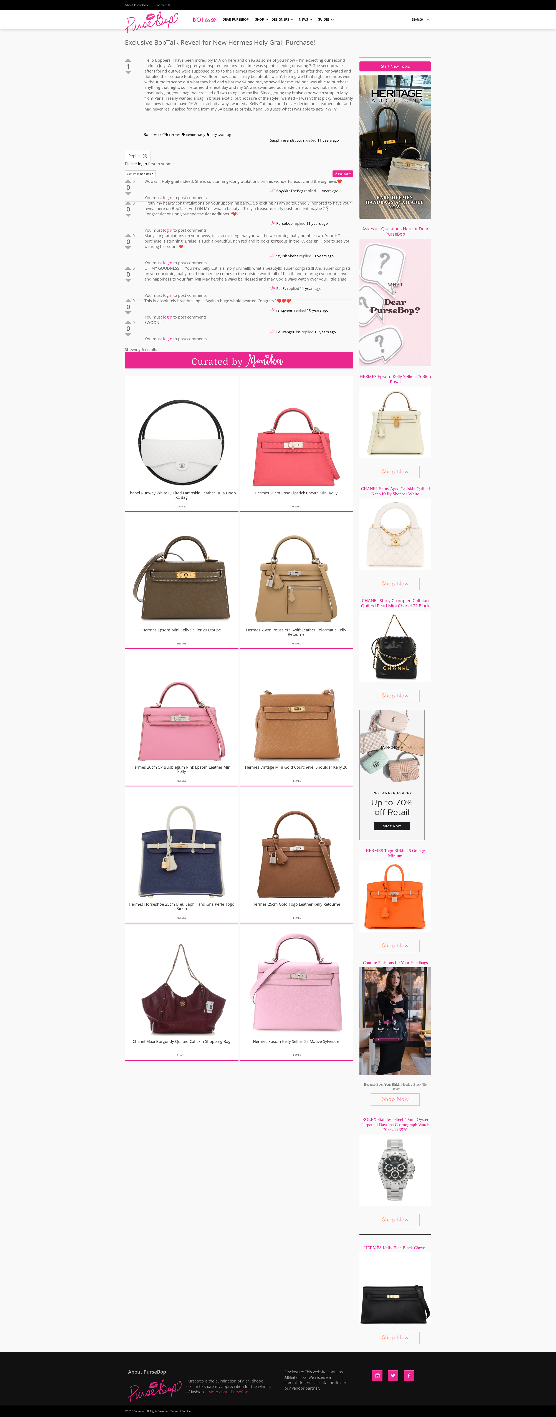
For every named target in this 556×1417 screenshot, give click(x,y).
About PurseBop (136, 5)
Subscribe (352, 1409)
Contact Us (162, 5)
